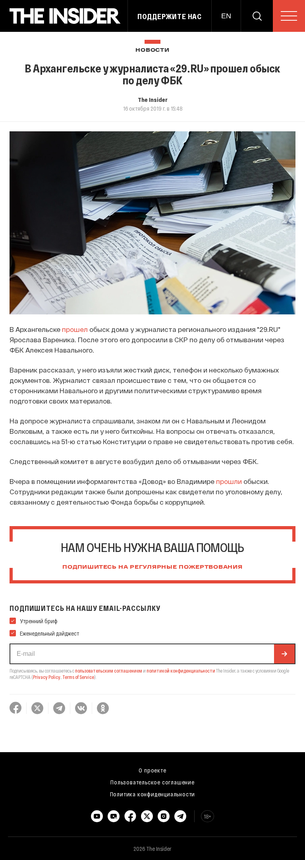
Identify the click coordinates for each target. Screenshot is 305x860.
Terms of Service (78, 677)
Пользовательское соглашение (152, 782)
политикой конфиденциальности (181, 670)
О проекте (152, 770)
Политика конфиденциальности (152, 794)
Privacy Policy (46, 677)
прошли (229, 481)
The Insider (153, 99)
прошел (75, 329)
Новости (152, 50)
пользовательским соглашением (108, 670)
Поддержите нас (169, 16)
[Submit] (284, 653)
